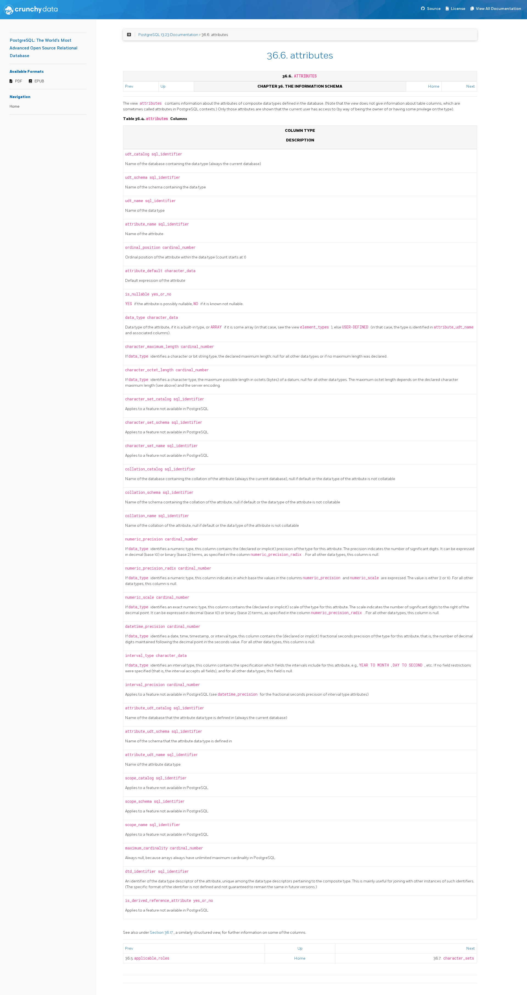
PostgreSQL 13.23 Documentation (168, 34)
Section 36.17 (162, 932)
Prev (129, 86)
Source (434, 8)
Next (470, 86)
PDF (18, 81)
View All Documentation (498, 8)
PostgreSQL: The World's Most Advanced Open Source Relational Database (43, 48)
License (458, 8)
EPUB (39, 81)
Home (14, 106)
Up (163, 86)
